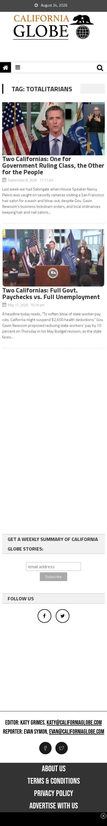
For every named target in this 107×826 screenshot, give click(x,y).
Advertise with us (53, 806)
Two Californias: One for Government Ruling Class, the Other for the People (53, 165)
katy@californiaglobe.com (74, 723)
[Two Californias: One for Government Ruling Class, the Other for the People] (53, 128)
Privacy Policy (53, 794)
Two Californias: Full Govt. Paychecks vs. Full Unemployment (51, 293)
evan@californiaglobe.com (76, 732)
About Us (54, 769)
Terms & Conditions (53, 781)
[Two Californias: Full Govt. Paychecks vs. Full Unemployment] (53, 258)
